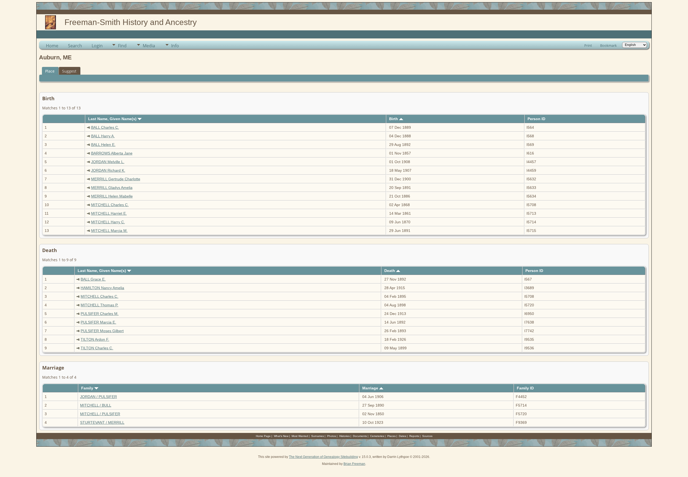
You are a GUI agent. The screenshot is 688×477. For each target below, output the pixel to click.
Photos (331, 436)
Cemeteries (377, 436)
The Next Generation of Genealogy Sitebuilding (323, 457)
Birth (394, 119)
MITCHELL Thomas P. (99, 305)
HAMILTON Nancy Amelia (102, 288)
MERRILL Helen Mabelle (112, 196)
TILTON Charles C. (97, 348)
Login (97, 46)
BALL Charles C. (105, 127)
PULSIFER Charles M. (100, 313)
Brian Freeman (354, 464)
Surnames (317, 436)
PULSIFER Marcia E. (98, 322)
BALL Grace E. (93, 279)
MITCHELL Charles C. (110, 205)
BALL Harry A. (103, 136)
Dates (402, 436)
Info (175, 46)
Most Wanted (300, 436)
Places (391, 436)
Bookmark (608, 45)
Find (122, 46)
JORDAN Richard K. (108, 170)
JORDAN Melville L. (107, 162)
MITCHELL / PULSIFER (100, 414)
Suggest (69, 71)
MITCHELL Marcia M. (109, 230)
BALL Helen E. (103, 144)
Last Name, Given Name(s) (113, 119)
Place (50, 71)
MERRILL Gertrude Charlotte (115, 179)
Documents (360, 436)
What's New (281, 436)
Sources (427, 436)
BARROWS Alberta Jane (111, 153)
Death (390, 270)
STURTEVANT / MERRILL (102, 422)
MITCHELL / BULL (95, 405)
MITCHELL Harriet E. (109, 213)
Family (87, 388)
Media (149, 46)
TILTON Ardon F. (95, 339)
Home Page (263, 436)
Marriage (370, 388)
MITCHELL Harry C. (108, 222)
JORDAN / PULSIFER (98, 396)
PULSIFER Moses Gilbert (102, 331)
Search (75, 46)
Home (52, 46)
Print (588, 45)
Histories (344, 436)
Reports (414, 436)
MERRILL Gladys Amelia (111, 187)
